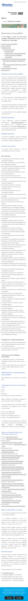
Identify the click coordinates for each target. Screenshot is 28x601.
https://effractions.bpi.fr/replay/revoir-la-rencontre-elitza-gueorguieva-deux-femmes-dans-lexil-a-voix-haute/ (13, 474)
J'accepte (9, 598)
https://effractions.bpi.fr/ (18, 122)
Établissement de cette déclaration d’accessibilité (13, 59)
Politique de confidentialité (14, 595)
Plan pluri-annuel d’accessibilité (9, 44)
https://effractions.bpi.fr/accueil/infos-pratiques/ (13, 506)
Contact (19, 2)
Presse (15, 2)
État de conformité (6, 46)
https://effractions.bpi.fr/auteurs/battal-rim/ (12, 480)
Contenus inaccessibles (9, 49)
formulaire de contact (8, 573)
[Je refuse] (26, 594)
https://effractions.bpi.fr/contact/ (14, 439)
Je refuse (19, 598)
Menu (5, 18)
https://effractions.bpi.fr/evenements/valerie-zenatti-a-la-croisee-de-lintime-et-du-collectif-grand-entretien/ (13, 485)
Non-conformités (9, 51)
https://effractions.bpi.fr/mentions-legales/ (11, 442)
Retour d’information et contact (9, 68)
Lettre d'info (24, 2)
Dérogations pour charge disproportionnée (15, 53)
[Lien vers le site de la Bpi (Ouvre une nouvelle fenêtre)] (15, 13)
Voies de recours (5, 70)
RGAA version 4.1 (22, 126)
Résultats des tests (6, 47)
